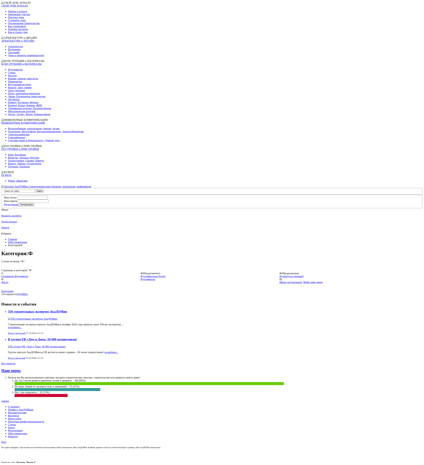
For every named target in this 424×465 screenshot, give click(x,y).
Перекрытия (15, 81)
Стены (11, 72)
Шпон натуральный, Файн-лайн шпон (301, 282)
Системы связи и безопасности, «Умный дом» (34, 140)
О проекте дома (17, 20)
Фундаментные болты (152, 276)
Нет (26, 294)
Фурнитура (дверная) (291, 276)
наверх (5, 401)
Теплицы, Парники (19, 166)
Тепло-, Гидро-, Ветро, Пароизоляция (29, 114)
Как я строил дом (17, 32)
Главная (12, 239)
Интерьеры (14, 49)
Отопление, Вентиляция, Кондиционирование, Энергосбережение (46, 131)
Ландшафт (14, 52)
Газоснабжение (16, 137)
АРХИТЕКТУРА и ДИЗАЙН (17, 40)
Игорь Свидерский (16, 333)
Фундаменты (15, 69)
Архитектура (15, 46)
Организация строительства (24, 23)
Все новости (8, 363)
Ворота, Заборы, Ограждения (24, 163)
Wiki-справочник (17, 242)
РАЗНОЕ (6, 175)
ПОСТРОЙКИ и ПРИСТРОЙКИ (20, 149)
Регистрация (11, 204)
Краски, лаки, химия (19, 87)
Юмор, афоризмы (18, 180)
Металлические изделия (21, 111)
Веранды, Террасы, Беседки (23, 157)
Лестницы (14, 99)
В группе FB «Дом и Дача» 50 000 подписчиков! (42, 339)
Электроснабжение (19, 134)
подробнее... (15, 327)
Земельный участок (19, 14)
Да (20, 294)
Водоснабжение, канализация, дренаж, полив (33, 128)
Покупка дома (16, 17)
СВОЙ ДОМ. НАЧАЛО (14, 5)
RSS (3, 442)
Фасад (4, 282)
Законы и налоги (17, 11)
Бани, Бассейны (17, 154)
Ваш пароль (10, 201)
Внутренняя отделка (19, 84)
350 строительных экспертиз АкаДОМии (37, 311)
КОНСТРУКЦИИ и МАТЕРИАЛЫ (21, 64)
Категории (7, 291)
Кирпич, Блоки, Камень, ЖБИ (25, 105)
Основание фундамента (14, 276)
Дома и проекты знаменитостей (26, 55)
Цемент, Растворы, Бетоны (23, 102)
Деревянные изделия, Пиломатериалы (29, 108)
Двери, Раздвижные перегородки (27, 96)
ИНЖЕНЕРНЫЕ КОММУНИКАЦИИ (23, 122)
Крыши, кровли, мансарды (23, 78)
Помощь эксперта (18, 29)
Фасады (12, 75)
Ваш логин (10, 197)
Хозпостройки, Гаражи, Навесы (26, 160)
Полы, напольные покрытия (24, 93)
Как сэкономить (17, 26)
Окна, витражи (16, 90)
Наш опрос (11, 370)
